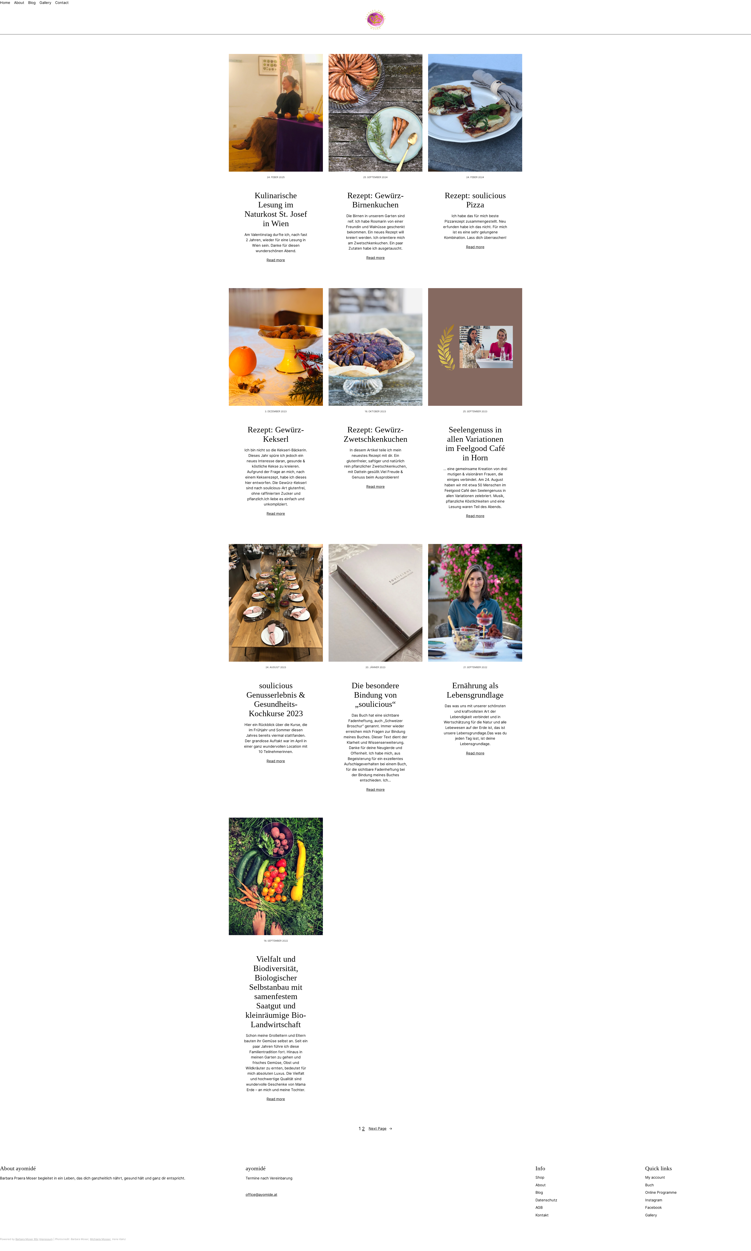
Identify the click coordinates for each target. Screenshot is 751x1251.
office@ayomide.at (261, 1194)
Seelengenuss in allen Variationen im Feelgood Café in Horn (475, 443)
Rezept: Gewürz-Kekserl (276, 434)
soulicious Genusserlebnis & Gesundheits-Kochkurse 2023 (275, 699)
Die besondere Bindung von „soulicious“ (375, 695)
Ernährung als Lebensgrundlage (475, 690)
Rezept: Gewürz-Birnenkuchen (375, 200)
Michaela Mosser (100, 1239)
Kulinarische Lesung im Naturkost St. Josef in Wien (275, 209)
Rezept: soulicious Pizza (475, 200)
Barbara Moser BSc (27, 1239)
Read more (276, 260)
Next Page (380, 1128)
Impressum (46, 1239)
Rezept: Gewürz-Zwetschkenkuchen (375, 434)
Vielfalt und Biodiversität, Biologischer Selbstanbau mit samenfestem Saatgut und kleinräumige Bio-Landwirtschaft (275, 991)
